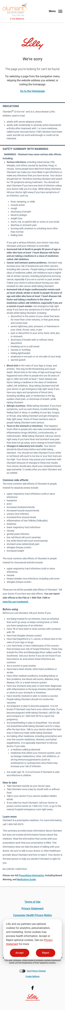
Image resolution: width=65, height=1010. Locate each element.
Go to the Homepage (32, 91)
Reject (45, 952)
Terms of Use (32, 901)
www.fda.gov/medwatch (16, 601)
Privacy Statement (33, 908)
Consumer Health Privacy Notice (32, 915)
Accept (20, 952)
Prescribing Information (31, 875)
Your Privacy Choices (36, 971)
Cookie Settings (33, 976)
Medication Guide (26, 879)
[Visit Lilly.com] (32, 44)
